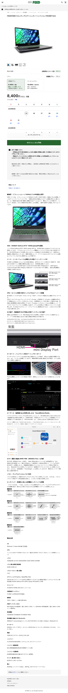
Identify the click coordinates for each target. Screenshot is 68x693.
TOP (8, 12)
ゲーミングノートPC (43, 12)
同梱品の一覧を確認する (14, 188)
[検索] (62, 2)
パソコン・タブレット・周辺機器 (19, 12)
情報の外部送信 (11, 685)
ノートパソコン (32, 12)
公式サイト (15, 672)
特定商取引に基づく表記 (13, 678)
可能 (16, 99)
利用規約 (9, 681)
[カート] (65, 2)
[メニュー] (2, 2)
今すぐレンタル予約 (34, 143)
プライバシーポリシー (12, 683)
